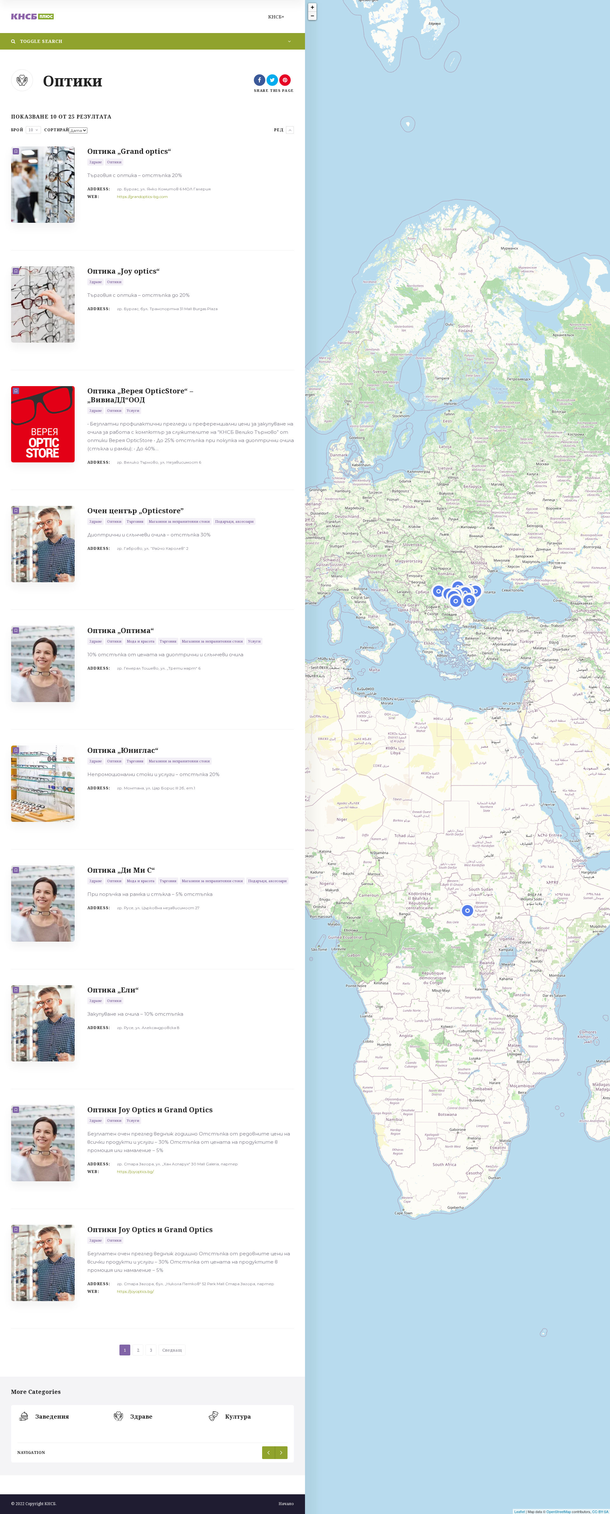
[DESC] (290, 130)
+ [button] (312, 7)
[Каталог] (32, 16)
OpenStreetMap (558, 1511)
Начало (286, 1503)
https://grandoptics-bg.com (142, 196)
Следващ (172, 1350)
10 (31, 130)
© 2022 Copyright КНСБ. (34, 1503)
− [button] (312, 15)
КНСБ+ (276, 16)
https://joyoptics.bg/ (135, 1171)
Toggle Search (40, 41)
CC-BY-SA (600, 1511)
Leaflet (519, 1511)
